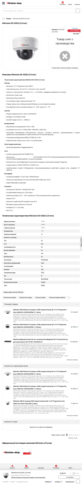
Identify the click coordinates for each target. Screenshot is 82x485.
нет (42, 243)
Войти (70, 4)
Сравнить (48, 481)
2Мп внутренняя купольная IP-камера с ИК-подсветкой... (28, 477)
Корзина (77, 4)
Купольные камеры (10, 297)
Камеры (8, 18)
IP (41, 275)
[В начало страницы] (78, 481)
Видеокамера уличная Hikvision (13, 292)
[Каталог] (3, 3)
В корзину (69, 477)
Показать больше (72, 360)
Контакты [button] (63, 4)
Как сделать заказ (22, 482)
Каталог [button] (12, 468)
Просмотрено (70, 481)
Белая (43, 285)
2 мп (42, 263)
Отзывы (12, 482)
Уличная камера (40, 297)
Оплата (26, 468)
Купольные (44, 259)
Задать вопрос (81, 242)
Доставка (41, 468)
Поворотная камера (25, 297)
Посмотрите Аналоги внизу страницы (65, 68)
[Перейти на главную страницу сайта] (16, 3)
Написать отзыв (72, 438)
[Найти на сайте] (78, 11)
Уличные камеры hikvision (57, 297)
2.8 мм (43, 282)
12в (42, 269)
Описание (6, 482)
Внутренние (44, 279)
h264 (42, 272)
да (42, 240)
